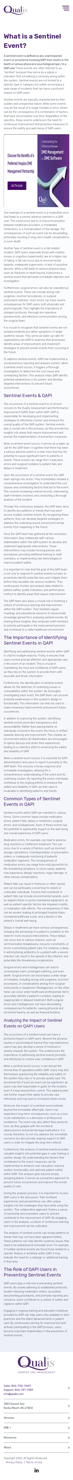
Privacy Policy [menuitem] (14, 1462)
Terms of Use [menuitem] (34, 1462)
